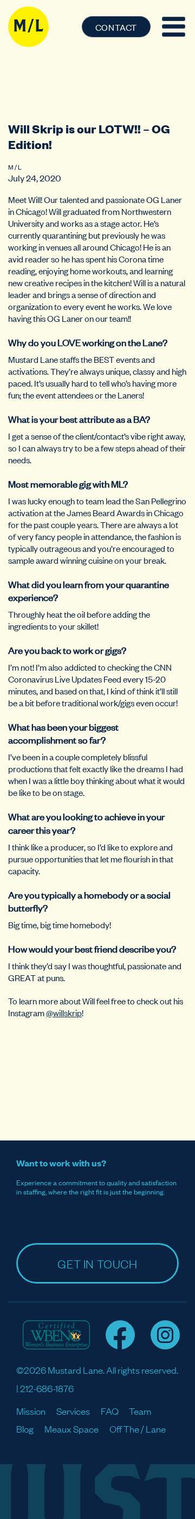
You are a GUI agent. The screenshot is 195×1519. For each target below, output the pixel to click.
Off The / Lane (137, 1428)
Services (73, 1411)
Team (140, 1411)
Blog (25, 1428)
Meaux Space (71, 1428)
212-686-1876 (47, 1388)
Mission (31, 1411)
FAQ (110, 1411)
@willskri (61, 1012)
